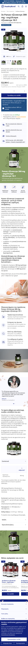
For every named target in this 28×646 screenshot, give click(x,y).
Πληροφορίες (4, 609)
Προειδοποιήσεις (8, 525)
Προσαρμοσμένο (20, 643)
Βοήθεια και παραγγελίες (8, 618)
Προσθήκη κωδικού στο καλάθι (14, 3)
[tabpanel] (14, 488)
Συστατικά (5, 461)
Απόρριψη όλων (7, 643)
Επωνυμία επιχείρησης (7, 604)
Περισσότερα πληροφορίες (8, 635)
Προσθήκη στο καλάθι (14, 95)
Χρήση (4, 520)
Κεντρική (3, 11)
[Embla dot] (13, 403)
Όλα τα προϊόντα (10, 11)
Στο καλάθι (10, 594)
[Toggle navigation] (26, 6)
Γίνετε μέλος (4, 613)
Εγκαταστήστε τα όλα (14, 639)
